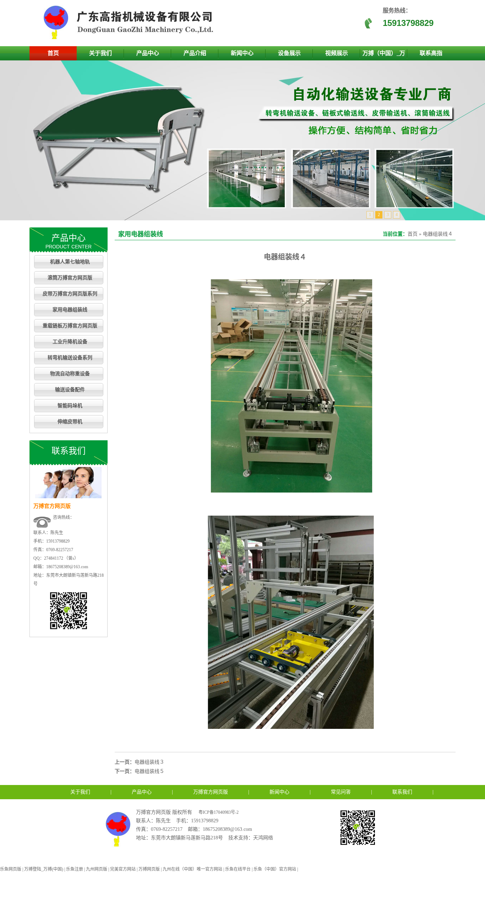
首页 (53, 53)
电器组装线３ (149, 762)
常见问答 (341, 792)
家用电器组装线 (70, 309)
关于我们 (100, 53)
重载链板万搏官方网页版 (70, 325)
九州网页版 (96, 869)
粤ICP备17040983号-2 (218, 812)
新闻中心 (242, 53)
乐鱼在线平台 (238, 869)
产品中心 (147, 53)
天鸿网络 (263, 837)
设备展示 (289, 53)
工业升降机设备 (70, 341)
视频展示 (336, 53)
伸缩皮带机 (70, 421)
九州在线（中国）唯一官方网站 (192, 869)
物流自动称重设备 (70, 373)
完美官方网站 (123, 869)
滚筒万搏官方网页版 (70, 277)
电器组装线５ (149, 771)
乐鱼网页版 (10, 869)
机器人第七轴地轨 (70, 261)
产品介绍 (195, 53)
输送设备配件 (70, 389)
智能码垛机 (70, 405)
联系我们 (402, 792)
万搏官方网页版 (210, 792)
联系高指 (431, 53)
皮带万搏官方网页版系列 (70, 293)
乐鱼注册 (74, 869)
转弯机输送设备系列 (70, 357)
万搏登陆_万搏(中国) (43, 869)
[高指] (130, 38)
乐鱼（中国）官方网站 (275, 869)
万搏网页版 (149, 869)
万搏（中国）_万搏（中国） (384, 55)
